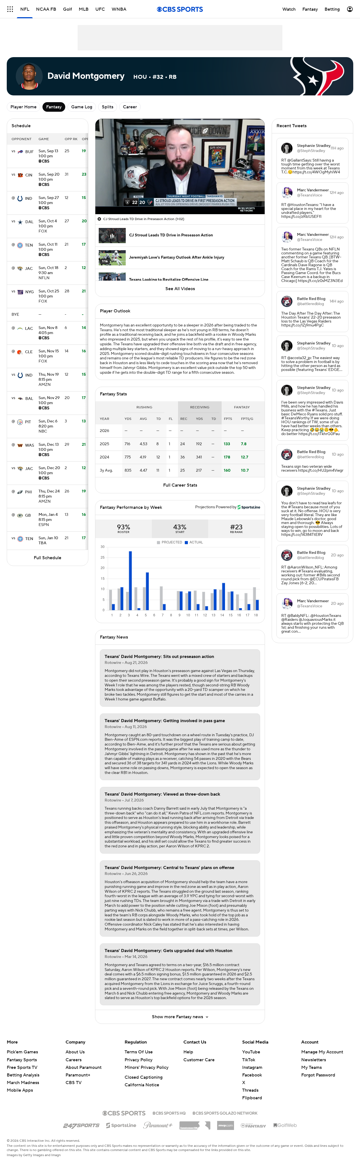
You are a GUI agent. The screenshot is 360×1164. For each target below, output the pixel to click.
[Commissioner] (194, 1123)
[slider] (180, 198)
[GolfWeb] (285, 1125)
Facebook (252, 1075)
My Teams (311, 1067)
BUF (29, 152)
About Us (75, 1052)
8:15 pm (49, 377)
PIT (28, 422)
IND (28, 198)
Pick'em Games (22, 1052)
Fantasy (54, 107)
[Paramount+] (158, 1124)
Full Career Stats (180, 485)
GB (28, 515)
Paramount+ (78, 1075)
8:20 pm (48, 424)
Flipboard (252, 1098)
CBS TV (74, 1082)
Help (188, 1052)
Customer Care (199, 1060)
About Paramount (84, 1067)
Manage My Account (322, 1052)
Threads (250, 1090)
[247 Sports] (81, 1124)
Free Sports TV (22, 1067)
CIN (28, 175)
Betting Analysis (23, 1075)
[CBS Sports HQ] (169, 1112)
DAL (29, 222)
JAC (29, 268)
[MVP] (225, 1123)
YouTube (251, 1052)
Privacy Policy (138, 1060)
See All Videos (180, 289)
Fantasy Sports (22, 1060)
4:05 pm (48, 330)
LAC (29, 328)
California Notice (142, 1085)
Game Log (81, 107)
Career (130, 107)
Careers (74, 1060)
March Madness (23, 1082)
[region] (180, 166)
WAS (29, 445)
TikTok (248, 1060)
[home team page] (20, 152)
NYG (29, 292)
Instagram (252, 1067)
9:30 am (48, 271)
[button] (10, 9)
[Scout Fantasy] (254, 1125)
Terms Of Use (139, 1052)
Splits (107, 107)
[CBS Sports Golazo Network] (225, 1112)
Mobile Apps (20, 1090)
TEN (29, 245)
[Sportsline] (121, 1124)
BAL (29, 398)
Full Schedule (47, 558)
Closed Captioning (144, 1077)
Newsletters (313, 1060)
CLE (29, 352)
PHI (28, 492)
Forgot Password (318, 1075)
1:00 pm (48, 154)
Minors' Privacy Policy (146, 1067)
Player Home (23, 107)
